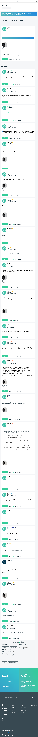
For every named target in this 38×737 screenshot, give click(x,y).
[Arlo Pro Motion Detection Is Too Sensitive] (34, 63)
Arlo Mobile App (13, 647)
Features (9, 660)
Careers (13, 705)
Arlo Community (4, 5)
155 (13, 168)
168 (13, 506)
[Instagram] (5, 735)
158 (13, 242)
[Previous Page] (13, 642)
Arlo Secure (10, 651)
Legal (14, 731)
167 (13, 489)
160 (13, 287)
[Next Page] (23, 642)
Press (13, 707)
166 (13, 472)
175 (13, 638)
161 (13, 320)
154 (13, 138)
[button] (35, 26)
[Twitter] (9, 735)
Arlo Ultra (10, 653)
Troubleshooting (15, 54)
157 (13, 224)
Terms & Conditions (9, 731)
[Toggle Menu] (36, 1)
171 (13, 556)
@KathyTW (10, 112)
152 (13, 102)
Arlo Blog (13, 712)
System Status (23, 707)
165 (13, 419)
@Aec (5, 430)
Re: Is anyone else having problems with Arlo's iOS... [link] (13, 20)
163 (13, 356)
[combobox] (17, 8)
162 (13, 337)
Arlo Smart (4, 653)
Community (23, 705)
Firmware (3, 662)
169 (13, 523)
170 (13, 539)
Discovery (4, 660)
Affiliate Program (34, 705)
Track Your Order (24, 710)
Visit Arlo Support (5, 686)
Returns (22, 712)
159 (13, 259)
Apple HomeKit (4, 647)
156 (13, 195)
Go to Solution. (9, 37)
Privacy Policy (4, 731)
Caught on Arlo (14, 710)
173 (13, 604)
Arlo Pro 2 (9, 649)
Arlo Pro (3, 649)
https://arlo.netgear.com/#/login (14, 34)
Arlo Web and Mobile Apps (6, 655)
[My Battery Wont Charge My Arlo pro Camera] (33, 63)
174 (13, 621)
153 (13, 120)
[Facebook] (2, 735)
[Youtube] (12, 735)
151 (13, 84)
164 (13, 391)
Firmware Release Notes (12, 662)
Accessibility (17, 731)
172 (13, 578)
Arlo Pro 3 (4, 651)
